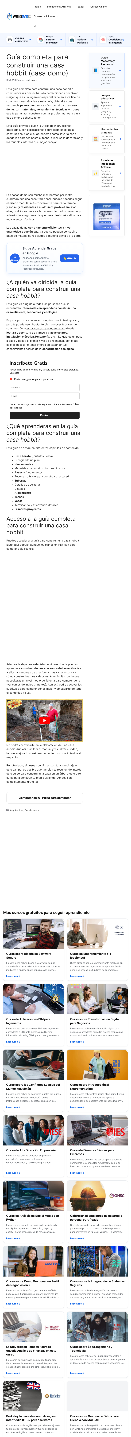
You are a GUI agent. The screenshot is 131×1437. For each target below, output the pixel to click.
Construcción (31, 810)
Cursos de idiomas (44, 16)
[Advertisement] (44, 170)
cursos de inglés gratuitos (28, 684)
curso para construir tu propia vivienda (31, 777)
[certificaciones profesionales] (106, 229)
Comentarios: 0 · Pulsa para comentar (45, 797)
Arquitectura (16, 810)
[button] (35, 26)
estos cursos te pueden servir (45, 328)
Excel (81, 6)
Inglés (37, 6)
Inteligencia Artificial (59, 6)
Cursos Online (98, 6)
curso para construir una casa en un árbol (39, 773)
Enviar (44, 415)
